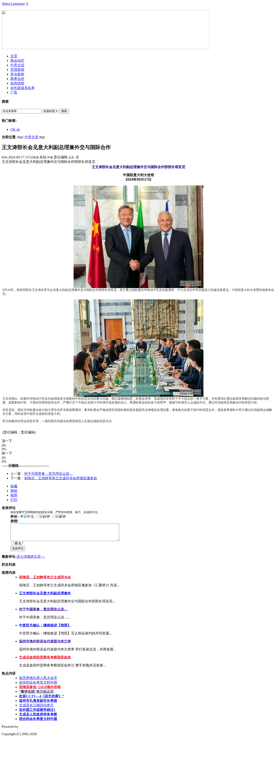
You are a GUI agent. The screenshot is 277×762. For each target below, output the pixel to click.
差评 (62, 516)
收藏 (13, 486)
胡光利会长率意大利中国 (38, 682)
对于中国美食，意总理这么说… (48, 473)
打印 (13, 500)
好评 (46, 516)
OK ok (15, 129)
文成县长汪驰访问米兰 (36, 705)
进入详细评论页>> (30, 556)
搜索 (64, 111)
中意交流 (31, 137)
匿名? (19, 543)
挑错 (13, 491)
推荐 (13, 495)
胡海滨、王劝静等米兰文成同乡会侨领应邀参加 (60, 478)
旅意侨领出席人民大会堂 (38, 678)
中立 (30, 516)
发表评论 (17, 548)
